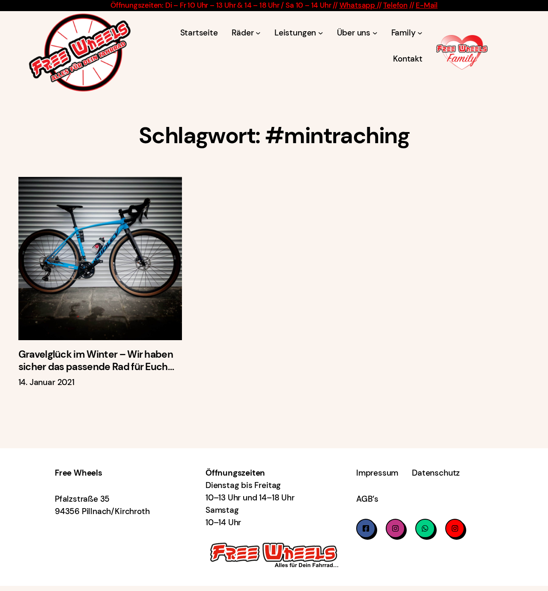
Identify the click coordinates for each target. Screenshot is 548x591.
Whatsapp (358, 5)
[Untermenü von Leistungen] (320, 32)
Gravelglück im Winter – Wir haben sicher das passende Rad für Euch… (96, 360)
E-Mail (427, 5)
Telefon (395, 5)
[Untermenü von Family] (420, 32)
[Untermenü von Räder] (258, 32)
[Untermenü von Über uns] (375, 32)
